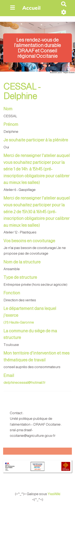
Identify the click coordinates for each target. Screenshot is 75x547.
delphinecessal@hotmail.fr (24, 383)
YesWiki (54, 494)
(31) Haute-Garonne (19, 322)
